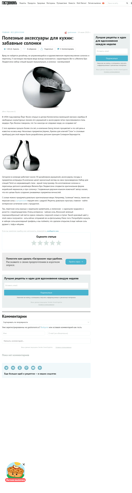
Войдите (44, 327)
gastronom (72, 32)
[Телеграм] (6, 368)
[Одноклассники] (20, 368)
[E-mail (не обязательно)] (69, 333)
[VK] (13, 368)
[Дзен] (40, 368)
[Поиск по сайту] (118, 3)
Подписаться (46, 292)
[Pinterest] (26, 368)
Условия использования (46, 304)
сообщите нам (53, 231)
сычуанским (21, 200)
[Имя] (23, 333)
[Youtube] (33, 368)
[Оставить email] (46, 285)
